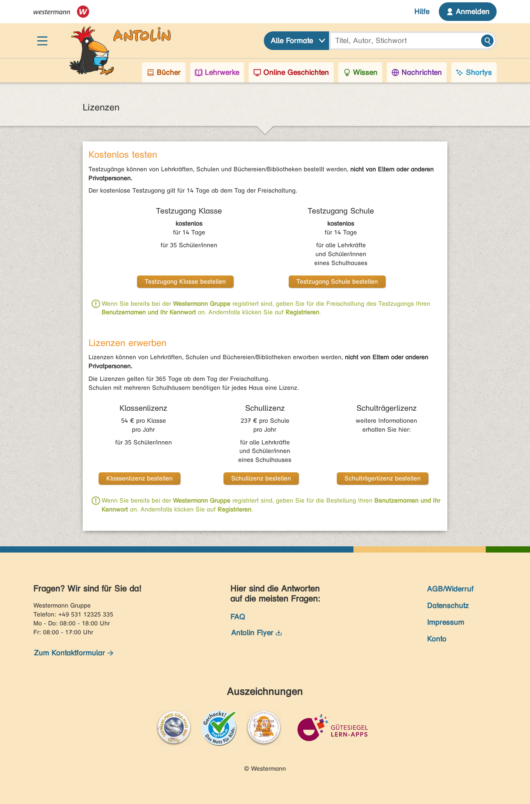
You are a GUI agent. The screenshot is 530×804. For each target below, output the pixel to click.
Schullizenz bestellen (261, 478)
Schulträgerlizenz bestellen (383, 478)
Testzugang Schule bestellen (337, 281)
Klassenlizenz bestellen (139, 478)
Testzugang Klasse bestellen (185, 281)
